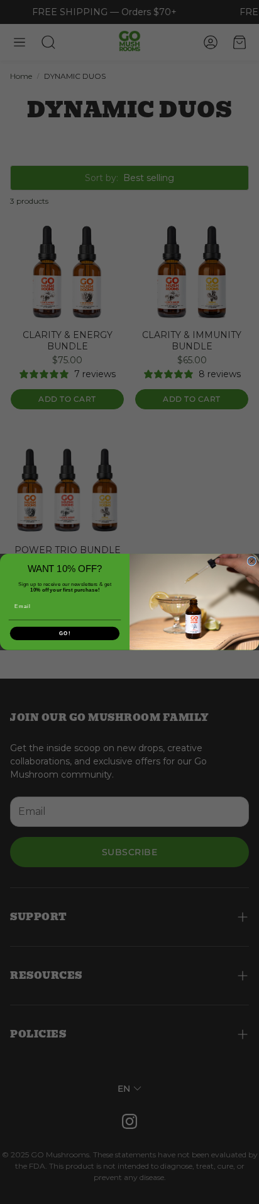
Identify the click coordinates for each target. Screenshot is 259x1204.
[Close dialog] (252, 562)
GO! (64, 633)
